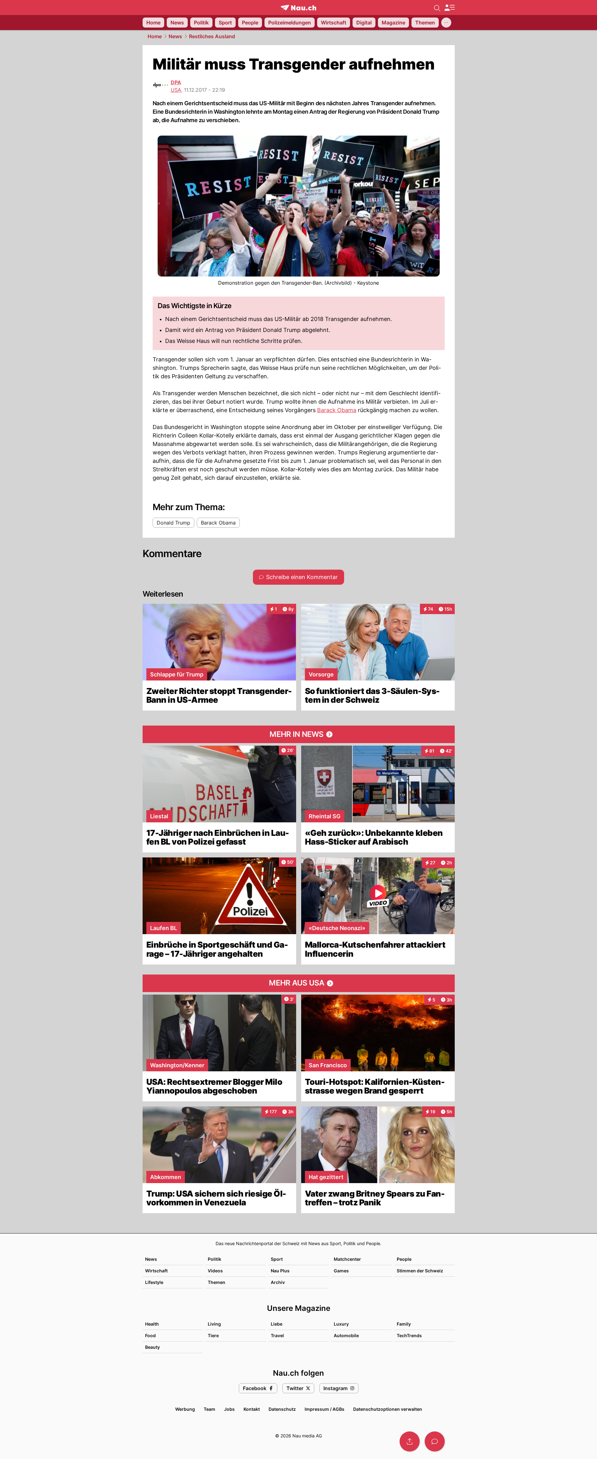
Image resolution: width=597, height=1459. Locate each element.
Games (341, 1270)
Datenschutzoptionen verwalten (387, 1409)
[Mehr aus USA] (299, 983)
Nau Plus (280, 1270)
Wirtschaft (156, 1270)
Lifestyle (154, 1282)
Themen (216, 1282)
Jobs (229, 1409)
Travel (277, 1335)
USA (176, 90)
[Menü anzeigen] (449, 7)
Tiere (213, 1335)
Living (214, 1324)
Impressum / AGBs (324, 1409)
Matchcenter (347, 1259)
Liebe (276, 1324)
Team (209, 1409)
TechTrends (409, 1335)
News (175, 36)
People (404, 1259)
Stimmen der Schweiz (420, 1270)
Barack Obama (336, 410)
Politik (214, 1259)
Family (404, 1324)
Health (152, 1324)
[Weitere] (446, 23)
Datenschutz (282, 1409)
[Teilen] (410, 1441)
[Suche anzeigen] (437, 7)
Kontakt (252, 1409)
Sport (277, 1259)
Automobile (346, 1335)
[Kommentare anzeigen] (435, 1441)
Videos (215, 1270)
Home (155, 36)
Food (150, 1335)
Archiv (278, 1282)
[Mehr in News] (299, 734)
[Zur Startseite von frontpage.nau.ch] (298, 8)
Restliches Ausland (212, 36)
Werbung (185, 1409)
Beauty (152, 1347)
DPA (176, 82)
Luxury (341, 1324)
